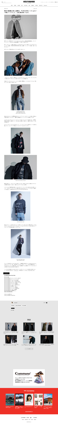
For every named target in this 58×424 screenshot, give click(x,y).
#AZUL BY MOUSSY (18, 305)
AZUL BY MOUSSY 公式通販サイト (10, 290)
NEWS (12, 5)
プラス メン (16, 270)
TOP (11, 310)
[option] (10, 401)
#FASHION (12, 305)
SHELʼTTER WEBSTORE (8, 291)
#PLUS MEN (24, 305)
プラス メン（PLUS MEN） (14, 42)
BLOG (22, 5)
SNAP (29, 5)
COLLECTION (25, 5)
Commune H (45, 5)
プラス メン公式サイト (8, 294)
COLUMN (18, 5)
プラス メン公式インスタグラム (9, 295)
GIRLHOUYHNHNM (29, 411)
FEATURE (15, 5)
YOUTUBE (36, 5)
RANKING (32, 5)
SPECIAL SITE (40, 5)
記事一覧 (45, 302)
